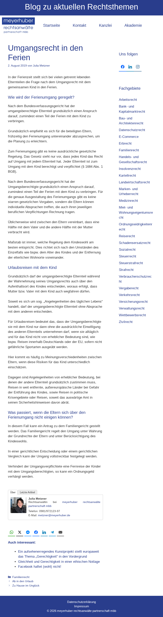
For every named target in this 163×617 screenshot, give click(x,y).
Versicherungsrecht (133, 302)
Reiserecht (127, 236)
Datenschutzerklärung (81, 602)
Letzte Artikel (27, 492)
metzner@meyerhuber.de (54, 515)
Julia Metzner (37, 498)
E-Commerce (129, 137)
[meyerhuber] (18, 25)
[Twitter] (19, 532)
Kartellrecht (127, 175)
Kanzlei (105, 25)
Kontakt (79, 25)
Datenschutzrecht (132, 130)
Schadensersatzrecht (134, 243)
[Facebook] (36, 532)
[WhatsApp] (11, 532)
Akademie (133, 25)
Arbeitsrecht (128, 100)
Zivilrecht (126, 322)
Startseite (51, 25)
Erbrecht (125, 143)
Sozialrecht (127, 249)
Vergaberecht (129, 288)
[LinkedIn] (44, 532)
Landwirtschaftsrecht (134, 182)
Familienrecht (20, 577)
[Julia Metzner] (18, 512)
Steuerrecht (127, 256)
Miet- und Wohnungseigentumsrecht (136, 212)
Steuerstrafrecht (131, 263)
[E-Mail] (60, 532)
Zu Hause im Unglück (25, 585)
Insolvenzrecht (130, 169)
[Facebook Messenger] (27, 532)
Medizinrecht (128, 201)
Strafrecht (126, 270)
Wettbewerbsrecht (132, 315)
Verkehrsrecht (129, 295)
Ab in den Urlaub (22, 581)
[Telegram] (52, 532)
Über (13, 492)
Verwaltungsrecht (132, 308)
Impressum (81, 606)
